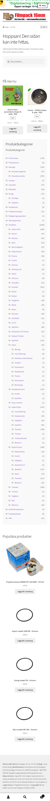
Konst (14, 291)
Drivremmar (13, 158)
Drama (14, 256)
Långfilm (15, 300)
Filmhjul (15, 198)
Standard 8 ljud (14, 514)
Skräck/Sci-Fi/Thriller (20, 331)
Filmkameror (14, 162)
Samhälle (15, 318)
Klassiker (15, 283)
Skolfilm (15, 327)
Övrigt (11, 194)
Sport (14, 345)
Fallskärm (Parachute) (23, 358)
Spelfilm (15, 340)
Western (18, 442)
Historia (15, 278)
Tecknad (18, 478)
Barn (13, 243)
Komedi (15, 287)
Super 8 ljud (16, 407)
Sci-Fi (14, 323)
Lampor (12, 180)
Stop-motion (17, 402)
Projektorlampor (15, 211)
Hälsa (14, 274)
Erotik (14, 260)
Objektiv (15, 202)
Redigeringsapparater (17, 216)
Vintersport (19, 380)
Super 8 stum (17, 447)
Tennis (17, 376)
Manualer (12, 189)
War (13, 500)
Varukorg (38, 795)
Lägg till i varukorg (13, 130)
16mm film (16, 229)
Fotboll (18, 363)
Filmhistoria (17, 269)
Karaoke (12, 167)
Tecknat (18, 429)
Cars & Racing (20, 354)
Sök (25, 797)
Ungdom (15, 496)
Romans (15, 314)
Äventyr (15, 238)
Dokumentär (17, 251)
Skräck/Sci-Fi (20, 465)
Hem (6, 27)
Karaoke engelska (19, 171)
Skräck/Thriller (18, 336)
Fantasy (15, 265)
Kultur (14, 296)
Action (14, 234)
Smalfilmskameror (16, 509)
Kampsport (19, 367)
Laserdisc (12, 185)
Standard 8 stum (18, 389)
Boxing (17, 349)
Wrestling (19, 385)
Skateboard (19, 371)
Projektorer (13, 207)
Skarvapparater (15, 220)
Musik (14, 305)
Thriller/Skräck (21, 438)
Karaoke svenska (18, 176)
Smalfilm (12, 225)
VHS (10, 518)
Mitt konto (8, 797)
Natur (14, 309)
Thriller (18, 434)
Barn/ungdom (17, 247)
